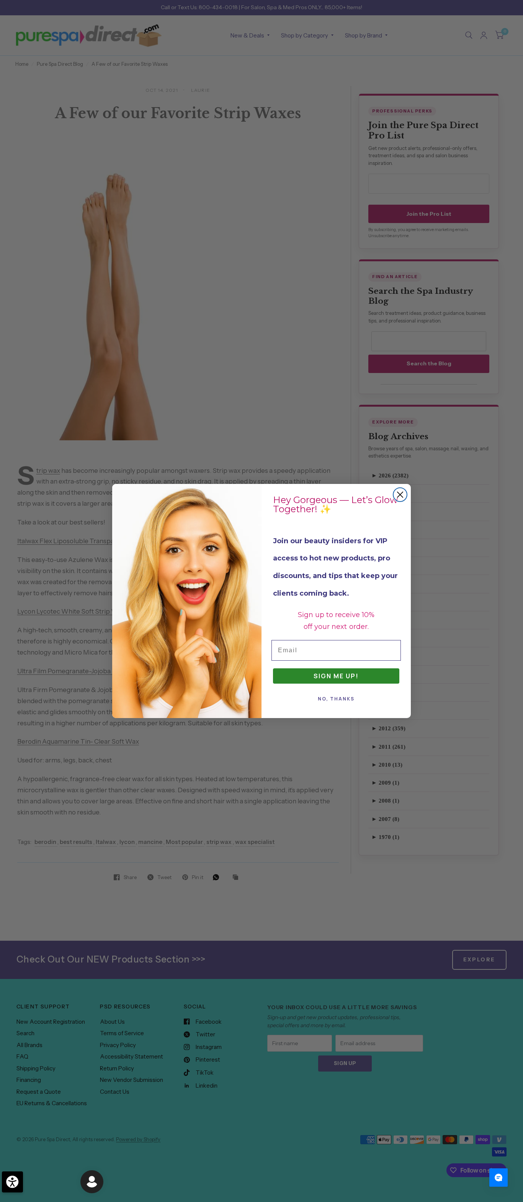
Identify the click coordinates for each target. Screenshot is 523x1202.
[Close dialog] (400, 495)
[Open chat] (498, 1177)
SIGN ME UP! (336, 676)
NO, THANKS (336, 698)
